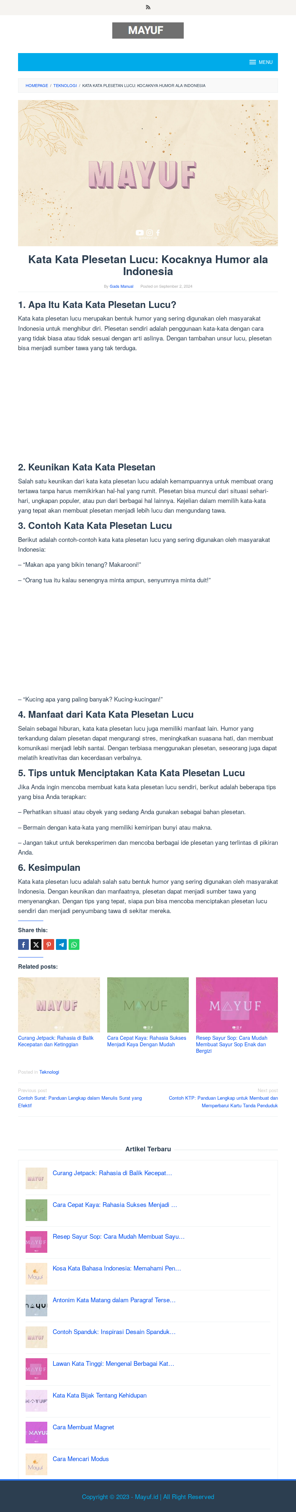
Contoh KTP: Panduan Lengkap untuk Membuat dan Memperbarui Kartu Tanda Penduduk (223, 1098)
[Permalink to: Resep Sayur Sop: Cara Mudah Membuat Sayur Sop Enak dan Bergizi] (237, 1005)
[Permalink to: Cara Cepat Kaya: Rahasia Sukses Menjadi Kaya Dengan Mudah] (148, 1005)
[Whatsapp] (74, 944)
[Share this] (23, 944)
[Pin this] (48, 944)
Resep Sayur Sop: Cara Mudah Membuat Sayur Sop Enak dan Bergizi (231, 1044)
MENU (266, 61)
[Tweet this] (36, 944)
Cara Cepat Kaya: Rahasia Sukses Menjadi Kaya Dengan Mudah (146, 1041)
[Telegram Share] (61, 944)
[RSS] (148, 7)
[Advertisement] (148, 408)
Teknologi (49, 1071)
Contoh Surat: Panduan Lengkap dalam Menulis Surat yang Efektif (80, 1098)
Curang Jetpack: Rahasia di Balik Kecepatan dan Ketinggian (55, 1041)
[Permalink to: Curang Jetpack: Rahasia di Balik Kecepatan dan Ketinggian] (59, 1005)
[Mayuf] (148, 29)
